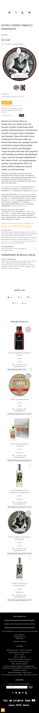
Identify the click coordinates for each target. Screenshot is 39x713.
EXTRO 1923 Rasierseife (19, 399)
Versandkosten (19, 44)
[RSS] (26, 693)
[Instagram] (20, 693)
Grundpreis (5, 94)
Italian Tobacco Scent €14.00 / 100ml (12, 96)
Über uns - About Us (19, 657)
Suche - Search (19, 654)
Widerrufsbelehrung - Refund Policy (19, 652)
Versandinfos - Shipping (19, 670)
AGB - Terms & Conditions (19, 664)
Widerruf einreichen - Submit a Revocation (19, 650)
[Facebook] (13, 693)
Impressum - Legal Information (19, 661)
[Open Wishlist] (3, 710)
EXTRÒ (4, 35)
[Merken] (29, 328)
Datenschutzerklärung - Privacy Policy (19, 672)
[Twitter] (16, 693)
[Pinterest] (23, 693)
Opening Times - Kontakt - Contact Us (19, 659)
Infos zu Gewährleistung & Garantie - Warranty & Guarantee (19, 674)
